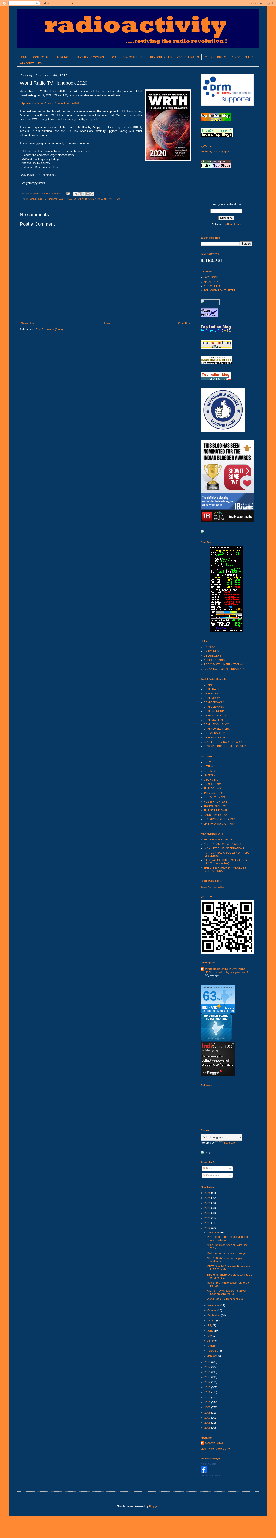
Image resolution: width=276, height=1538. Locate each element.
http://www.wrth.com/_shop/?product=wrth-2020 (49, 103)
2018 (207, 1362)
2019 (207, 1228)
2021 (207, 1218)
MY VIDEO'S (211, 281)
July (210, 1325)
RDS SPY (209, 771)
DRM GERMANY (214, 702)
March (211, 1345)
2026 (207, 1192)
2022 (207, 1212)
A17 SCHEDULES (242, 57)
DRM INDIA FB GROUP (217, 737)
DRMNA (208, 684)
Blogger (153, 1506)
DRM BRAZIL (212, 689)
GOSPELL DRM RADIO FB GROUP (224, 741)
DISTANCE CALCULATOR (219, 819)
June (210, 1330)
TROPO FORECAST (215, 806)
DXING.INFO (211, 651)
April (210, 1340)
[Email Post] (68, 193)
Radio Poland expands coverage (226, 1253)
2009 (207, 1407)
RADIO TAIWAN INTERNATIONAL (223, 664)
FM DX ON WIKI (213, 788)
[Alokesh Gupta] (204, 1471)
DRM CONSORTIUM (216, 715)
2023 (207, 1208)
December (213, 1232)
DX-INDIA (209, 647)
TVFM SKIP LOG (213, 793)
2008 (207, 1412)
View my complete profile (215, 1448)
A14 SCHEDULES (133, 57)
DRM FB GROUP (214, 711)
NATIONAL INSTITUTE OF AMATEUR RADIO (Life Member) (225, 862)
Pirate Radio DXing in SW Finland (225, 969)
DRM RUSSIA (212, 693)
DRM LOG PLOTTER (216, 719)
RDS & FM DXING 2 (215, 801)
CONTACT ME (41, 57)
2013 (207, 1387)
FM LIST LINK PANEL (216, 810)
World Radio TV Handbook (44, 199)
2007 (207, 1417)
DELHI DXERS (212, 655)
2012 (207, 1392)
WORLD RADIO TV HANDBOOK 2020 (79, 199)
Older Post (184, 323)
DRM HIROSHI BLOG (216, 724)
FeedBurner (234, 224)
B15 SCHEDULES (161, 57)
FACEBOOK (211, 277)
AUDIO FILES (212, 286)
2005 (207, 1427)
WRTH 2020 (115, 199)
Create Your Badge (210, 1475)
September (214, 1315)
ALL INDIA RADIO (214, 660)
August (211, 1320)
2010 (207, 1402)
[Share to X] (83, 194)
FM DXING (62, 57)
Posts (209, 1168)
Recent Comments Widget (212, 887)
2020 (207, 1223)
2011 (207, 1397)
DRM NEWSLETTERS (217, 728)
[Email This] (75, 194)
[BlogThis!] (79, 194)
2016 (207, 1372)
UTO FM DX (211, 779)
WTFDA (208, 766)
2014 (207, 1382)
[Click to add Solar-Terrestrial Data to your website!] (226, 631)
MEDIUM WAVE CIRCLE (218, 839)
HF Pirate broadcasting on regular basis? (226, 972)
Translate (229, 1142)
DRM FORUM (212, 697)
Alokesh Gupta (214, 1443)
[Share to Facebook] (87, 194)
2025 (207, 1197)
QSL (114, 57)
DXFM (207, 762)
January (212, 1355)
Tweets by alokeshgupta (215, 151)
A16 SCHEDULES (188, 57)
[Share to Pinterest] (91, 194)
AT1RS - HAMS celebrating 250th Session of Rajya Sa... (226, 1292)
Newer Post (27, 323)
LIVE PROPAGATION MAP (219, 823)
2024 (207, 1203)
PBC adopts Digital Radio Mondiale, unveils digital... (228, 1238)
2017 (207, 1367)
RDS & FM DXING (214, 797)
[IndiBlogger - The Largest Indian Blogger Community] (216, 1040)
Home (106, 323)
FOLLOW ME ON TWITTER (219, 290)
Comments (212, 1175)
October (212, 1310)
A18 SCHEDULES (31, 63)
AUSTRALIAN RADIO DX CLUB (222, 843)
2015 (207, 1377)
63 (210, 996)
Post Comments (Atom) (49, 329)
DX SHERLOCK (213, 784)
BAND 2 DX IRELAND (217, 815)
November (213, 1305)
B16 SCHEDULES (215, 57)
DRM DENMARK (214, 706)
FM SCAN (209, 775)
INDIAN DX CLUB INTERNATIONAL (225, 669)
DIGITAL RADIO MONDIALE (90, 57)
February (213, 1350)
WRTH (104, 199)
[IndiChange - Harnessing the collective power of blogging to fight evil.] (218, 1075)
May (210, 1335)
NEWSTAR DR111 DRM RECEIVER (225, 746)
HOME (24, 57)
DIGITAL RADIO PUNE (217, 733)
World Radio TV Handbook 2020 (226, 1299)
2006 (207, 1422)
